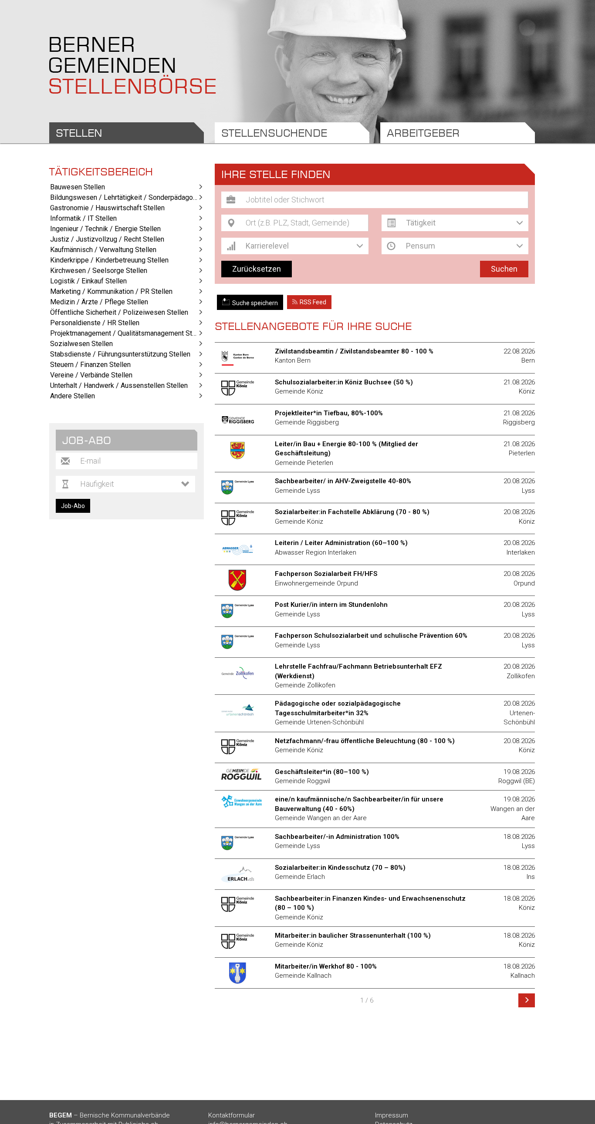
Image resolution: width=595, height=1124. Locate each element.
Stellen (79, 132)
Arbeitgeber (423, 132)
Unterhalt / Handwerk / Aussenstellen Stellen (119, 385)
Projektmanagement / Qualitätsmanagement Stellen (127, 333)
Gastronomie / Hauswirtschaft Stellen (107, 208)
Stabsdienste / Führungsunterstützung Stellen (120, 354)
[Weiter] (526, 1000)
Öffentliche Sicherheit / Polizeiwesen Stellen (119, 312)
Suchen (504, 268)
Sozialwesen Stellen (81, 344)
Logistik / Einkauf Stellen (88, 281)
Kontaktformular (231, 1115)
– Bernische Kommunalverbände (109, 1115)
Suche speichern (255, 303)
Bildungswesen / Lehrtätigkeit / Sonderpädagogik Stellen (127, 197)
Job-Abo (73, 505)
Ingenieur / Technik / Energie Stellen (105, 229)
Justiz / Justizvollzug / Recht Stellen (107, 239)
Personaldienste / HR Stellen (94, 323)
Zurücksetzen (256, 268)
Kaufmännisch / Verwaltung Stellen (103, 250)
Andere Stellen (72, 396)
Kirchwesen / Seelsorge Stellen (98, 270)
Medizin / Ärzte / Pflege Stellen (99, 302)
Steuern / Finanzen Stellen (90, 364)
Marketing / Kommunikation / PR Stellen (111, 291)
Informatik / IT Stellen (83, 218)
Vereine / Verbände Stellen (91, 375)
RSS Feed (313, 302)
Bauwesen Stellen (77, 187)
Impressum (391, 1115)
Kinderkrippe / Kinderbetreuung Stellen (109, 260)
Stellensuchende (274, 132)
